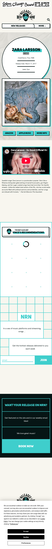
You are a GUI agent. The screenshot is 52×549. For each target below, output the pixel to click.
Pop (28, 58)
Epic (28, 69)
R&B (32, 58)
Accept (26, 531)
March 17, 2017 (30, 63)
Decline (26, 537)
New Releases (18, 26)
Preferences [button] (14, 524)
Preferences (26, 543)
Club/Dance (22, 58)
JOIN (43, 360)
